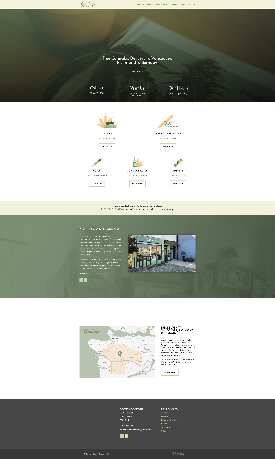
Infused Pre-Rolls (169, 420)
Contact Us (192, 4)
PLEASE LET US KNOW (113, 209)
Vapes (164, 423)
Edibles (164, 431)
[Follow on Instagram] (85, 280)
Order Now (140, 4)
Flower (164, 412)
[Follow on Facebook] (81, 280)
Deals (149, 4)
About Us (157, 4)
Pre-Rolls (165, 416)
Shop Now (107, 146)
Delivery (165, 4)
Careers (182, 4)
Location (174, 4)
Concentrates (167, 427)
